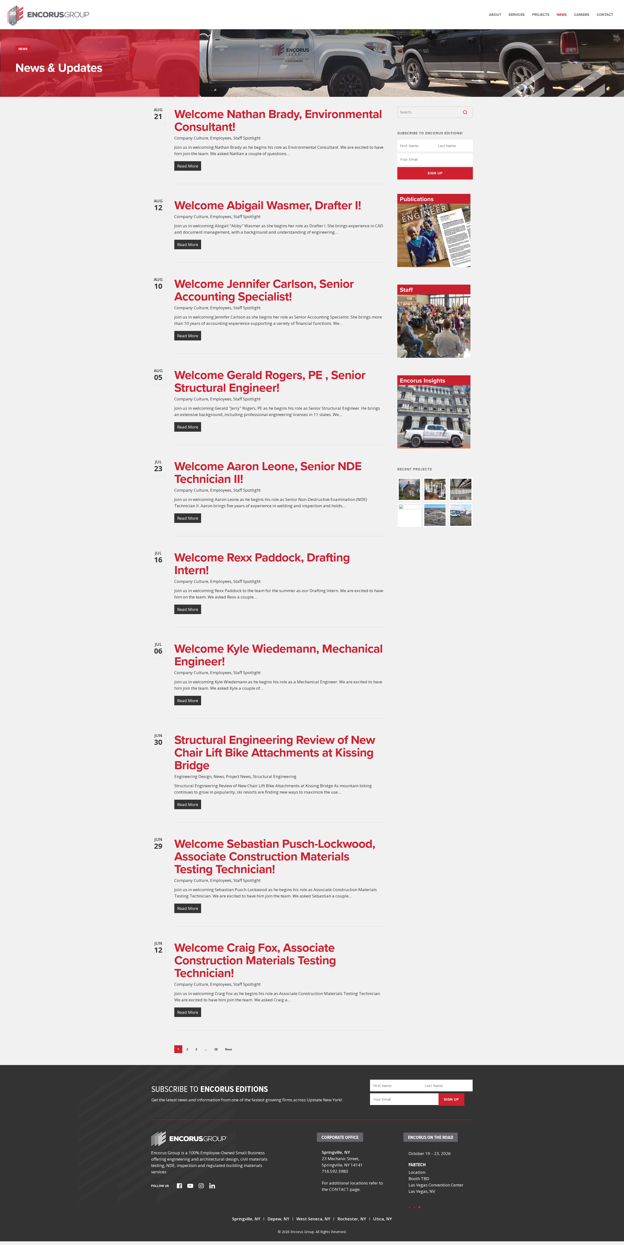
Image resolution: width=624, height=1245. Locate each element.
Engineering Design (193, 776)
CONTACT (339, 1189)
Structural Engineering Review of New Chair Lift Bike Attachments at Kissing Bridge (274, 752)
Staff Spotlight (247, 138)
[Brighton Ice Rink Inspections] (461, 489)
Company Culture (191, 138)
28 (216, 1049)
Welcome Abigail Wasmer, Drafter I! (267, 205)
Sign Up (435, 173)
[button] (409, 1207)
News (219, 776)
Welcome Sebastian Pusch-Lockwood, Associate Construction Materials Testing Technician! (274, 856)
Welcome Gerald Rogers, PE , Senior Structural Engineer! (269, 381)
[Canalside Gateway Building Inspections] (409, 515)
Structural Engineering (274, 776)
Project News (238, 776)
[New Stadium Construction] (435, 515)
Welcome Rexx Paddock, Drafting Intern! (262, 563)
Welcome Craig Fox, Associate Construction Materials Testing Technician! (255, 960)
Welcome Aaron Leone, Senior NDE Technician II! (267, 472)
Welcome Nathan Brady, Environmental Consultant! (278, 120)
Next (228, 1049)
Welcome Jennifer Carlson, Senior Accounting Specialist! (264, 290)
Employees (220, 138)
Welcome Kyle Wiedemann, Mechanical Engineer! (278, 654)
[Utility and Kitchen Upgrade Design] (435, 489)
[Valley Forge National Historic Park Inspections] (409, 489)
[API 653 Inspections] (461, 515)
